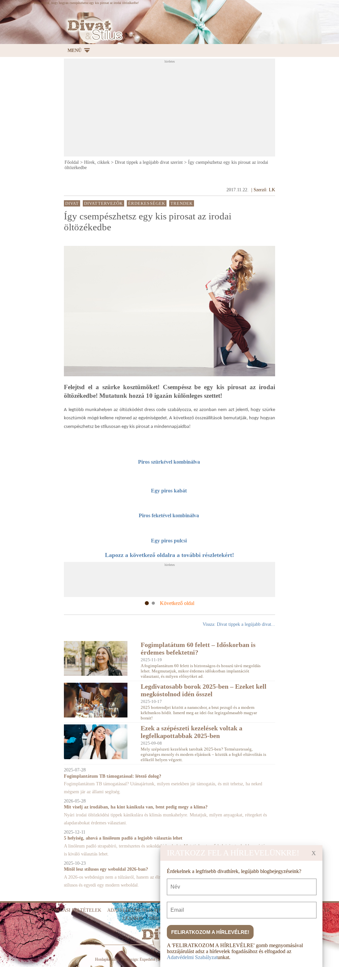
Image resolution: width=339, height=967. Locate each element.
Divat (72, 203)
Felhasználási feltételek (66, 910)
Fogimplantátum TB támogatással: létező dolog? (112, 776)
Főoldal (72, 162)
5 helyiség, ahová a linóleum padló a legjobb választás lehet (123, 838)
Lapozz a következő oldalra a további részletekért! (169, 555)
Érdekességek (146, 203)
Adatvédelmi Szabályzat (192, 957)
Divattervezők (103, 203)
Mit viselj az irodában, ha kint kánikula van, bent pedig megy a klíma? (136, 807)
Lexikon (132, 918)
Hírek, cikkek (97, 162)
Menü (74, 50)
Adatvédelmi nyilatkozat (140, 910)
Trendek (181, 203)
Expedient (147, 959)
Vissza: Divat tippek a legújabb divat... (239, 624)
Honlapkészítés (107, 959)
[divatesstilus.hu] (93, 30)
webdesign (129, 959)
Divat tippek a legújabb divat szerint (149, 162)
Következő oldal (177, 603)
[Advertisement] (201, 109)
